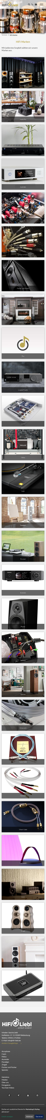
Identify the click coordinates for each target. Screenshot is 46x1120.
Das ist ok (39, 1116)
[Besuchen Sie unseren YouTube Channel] (28, 1095)
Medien (5, 1080)
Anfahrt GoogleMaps (10, 1043)
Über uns (5, 1082)
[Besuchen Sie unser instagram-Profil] (37, 1095)
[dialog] (23, 1113)
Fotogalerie (6, 1085)
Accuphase (6, 1051)
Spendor (5, 1070)
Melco (4, 1057)
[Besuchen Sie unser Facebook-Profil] (9, 1095)
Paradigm (5, 1062)
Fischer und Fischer (9, 1067)
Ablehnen (29, 1116)
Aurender (5, 1059)
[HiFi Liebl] (10, 4)
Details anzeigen (7, 1116)
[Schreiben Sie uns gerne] (36, 5)
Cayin (4, 1054)
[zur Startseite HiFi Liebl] (17, 1023)
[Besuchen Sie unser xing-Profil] (18, 1095)
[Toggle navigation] (41, 4)
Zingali (4, 1064)
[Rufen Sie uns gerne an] (33, 5)
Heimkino (5, 1077)
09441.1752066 (14, 1038)
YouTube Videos (8, 1088)
